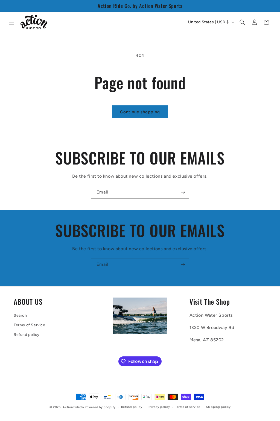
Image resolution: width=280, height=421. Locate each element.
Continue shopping (140, 111)
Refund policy (27, 334)
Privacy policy (159, 407)
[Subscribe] (183, 192)
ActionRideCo (73, 407)
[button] (11, 22)
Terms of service (187, 407)
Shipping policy (218, 407)
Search (20, 315)
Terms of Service (29, 325)
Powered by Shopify (100, 407)
